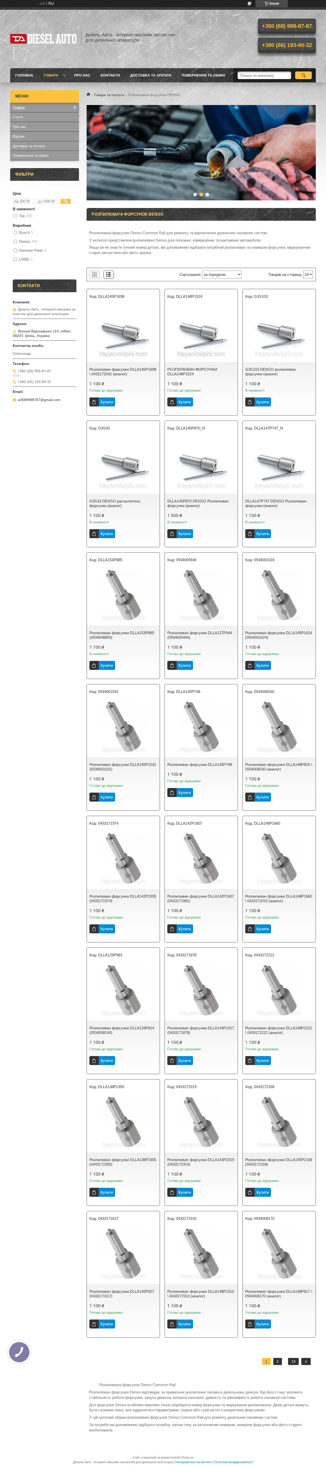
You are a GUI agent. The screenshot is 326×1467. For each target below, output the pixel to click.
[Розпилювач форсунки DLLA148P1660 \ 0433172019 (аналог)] (279, 861)
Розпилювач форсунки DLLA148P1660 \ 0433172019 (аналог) (278, 898)
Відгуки (18, 136)
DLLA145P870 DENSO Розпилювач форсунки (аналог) (198, 503)
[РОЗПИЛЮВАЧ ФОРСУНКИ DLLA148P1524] (201, 334)
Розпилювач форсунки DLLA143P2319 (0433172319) (200, 1162)
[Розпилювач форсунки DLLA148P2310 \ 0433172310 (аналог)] (201, 1256)
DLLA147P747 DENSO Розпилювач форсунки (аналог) (276, 503)
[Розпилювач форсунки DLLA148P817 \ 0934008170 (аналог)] (279, 1256)
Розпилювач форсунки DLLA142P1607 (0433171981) (200, 898)
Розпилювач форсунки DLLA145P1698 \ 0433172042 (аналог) (122, 371)
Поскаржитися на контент (193, 1462)
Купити (107, 402)
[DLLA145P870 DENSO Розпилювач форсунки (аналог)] (201, 466)
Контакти (110, 75)
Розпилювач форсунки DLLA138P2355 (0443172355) (122, 1162)
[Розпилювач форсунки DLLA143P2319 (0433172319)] (201, 1124)
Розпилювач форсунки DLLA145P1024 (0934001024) (278, 635)
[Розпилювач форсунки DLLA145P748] (201, 729)
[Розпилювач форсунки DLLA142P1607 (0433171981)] (201, 861)
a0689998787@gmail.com (39, 400)
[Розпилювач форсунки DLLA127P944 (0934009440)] (201, 598)
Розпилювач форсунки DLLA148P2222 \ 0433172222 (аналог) (278, 1030)
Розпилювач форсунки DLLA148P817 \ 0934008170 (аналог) (278, 1293)
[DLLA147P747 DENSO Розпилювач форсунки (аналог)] (279, 466)
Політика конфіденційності (233, 1462)
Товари (50, 75)
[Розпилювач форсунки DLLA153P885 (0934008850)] (123, 598)
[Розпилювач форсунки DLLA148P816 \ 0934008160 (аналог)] (279, 729)
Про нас (82, 75)
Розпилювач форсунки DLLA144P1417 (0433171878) (200, 1030)
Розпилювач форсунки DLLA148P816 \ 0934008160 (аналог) (278, 766)
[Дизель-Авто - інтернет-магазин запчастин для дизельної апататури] (43, 37)
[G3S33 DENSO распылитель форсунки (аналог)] (123, 466)
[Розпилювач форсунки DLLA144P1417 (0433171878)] (201, 993)
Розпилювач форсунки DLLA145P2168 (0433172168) (278, 1162)
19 (293, 1361)
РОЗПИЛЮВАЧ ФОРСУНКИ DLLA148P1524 (192, 371)
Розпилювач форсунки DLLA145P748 (199, 764)
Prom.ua (187, 1457)
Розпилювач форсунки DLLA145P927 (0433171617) (121, 1293)
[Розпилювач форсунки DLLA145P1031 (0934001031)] (123, 729)
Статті (18, 117)
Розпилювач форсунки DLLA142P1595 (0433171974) (122, 898)
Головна (24, 75)
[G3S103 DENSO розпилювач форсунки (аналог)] (279, 334)
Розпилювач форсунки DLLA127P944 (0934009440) (199, 635)
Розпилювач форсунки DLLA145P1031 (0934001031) (122, 766)
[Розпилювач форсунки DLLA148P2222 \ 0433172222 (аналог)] (279, 993)
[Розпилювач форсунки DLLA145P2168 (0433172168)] (279, 1124)
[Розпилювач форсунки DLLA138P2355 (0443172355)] (123, 1124)
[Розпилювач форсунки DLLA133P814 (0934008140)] (123, 993)
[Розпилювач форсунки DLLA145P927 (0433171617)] (123, 1256)
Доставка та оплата (150, 75)
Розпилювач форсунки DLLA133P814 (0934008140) (121, 1030)
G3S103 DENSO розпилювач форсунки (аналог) (270, 371)
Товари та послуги (109, 95)
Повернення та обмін (203, 75)
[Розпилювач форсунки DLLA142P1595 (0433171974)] (123, 861)
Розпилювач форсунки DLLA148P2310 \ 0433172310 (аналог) (200, 1293)
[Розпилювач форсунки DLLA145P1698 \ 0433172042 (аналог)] (123, 334)
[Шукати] (303, 75)
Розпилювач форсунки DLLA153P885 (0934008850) (121, 635)
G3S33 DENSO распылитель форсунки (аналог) (114, 503)
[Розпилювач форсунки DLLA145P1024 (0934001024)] (279, 598)
